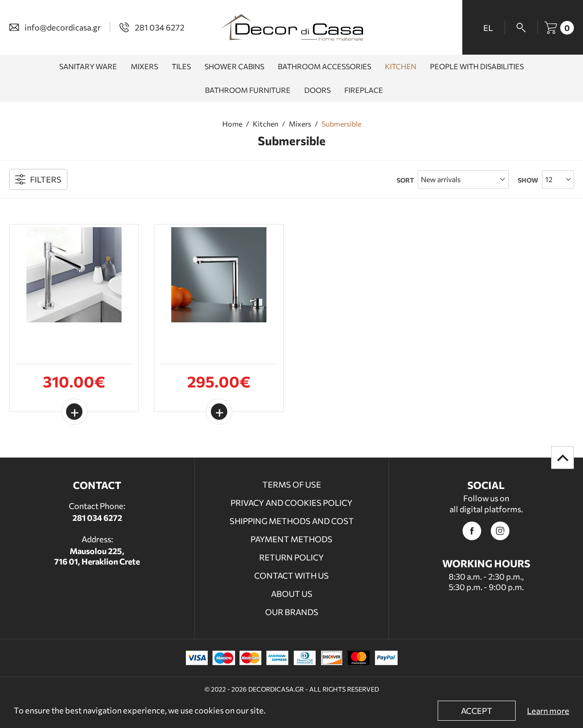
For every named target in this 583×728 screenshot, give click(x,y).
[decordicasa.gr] (291, 27)
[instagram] (500, 530)
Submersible (341, 123)
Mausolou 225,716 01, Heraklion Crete (97, 556)
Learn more (548, 711)
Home (232, 123)
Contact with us (291, 575)
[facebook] (471, 530)
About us (291, 594)
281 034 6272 (97, 518)
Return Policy (291, 557)
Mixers (300, 123)
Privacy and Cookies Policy (291, 503)
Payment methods (291, 539)
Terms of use (291, 484)
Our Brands (291, 612)
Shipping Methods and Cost (292, 521)
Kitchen (265, 123)
